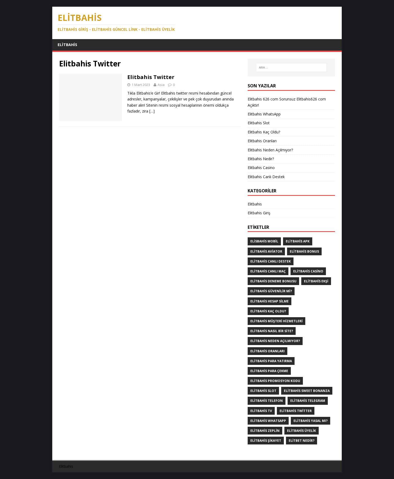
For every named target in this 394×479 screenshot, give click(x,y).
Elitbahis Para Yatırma (271, 361)
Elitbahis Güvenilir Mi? (271, 291)
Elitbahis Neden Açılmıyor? (270, 149)
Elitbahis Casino (262, 167)
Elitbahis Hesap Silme (269, 301)
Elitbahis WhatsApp (264, 114)
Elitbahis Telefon (266, 400)
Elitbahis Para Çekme (269, 371)
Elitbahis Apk (298, 241)
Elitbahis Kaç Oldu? (264, 131)
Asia (161, 84)
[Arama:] (291, 67)
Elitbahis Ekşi (316, 281)
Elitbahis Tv (261, 411)
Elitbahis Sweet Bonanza (307, 390)
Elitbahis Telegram (307, 400)
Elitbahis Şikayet (265, 440)
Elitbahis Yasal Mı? (310, 420)
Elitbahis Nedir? (261, 158)
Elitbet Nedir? (301, 440)
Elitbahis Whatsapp (268, 420)
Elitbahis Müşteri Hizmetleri (276, 321)
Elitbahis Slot (259, 122)
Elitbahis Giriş (259, 212)
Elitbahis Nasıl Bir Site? (271, 331)
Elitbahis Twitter (151, 77)
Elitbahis (67, 44)
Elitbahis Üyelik (301, 430)
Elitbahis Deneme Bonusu (273, 281)
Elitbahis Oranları (262, 140)
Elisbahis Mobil (264, 241)
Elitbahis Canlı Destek (267, 176)
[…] (152, 111)
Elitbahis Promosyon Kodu (275, 381)
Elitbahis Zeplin (265, 430)
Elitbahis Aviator (266, 251)
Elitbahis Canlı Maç (268, 271)
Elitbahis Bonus (304, 251)
